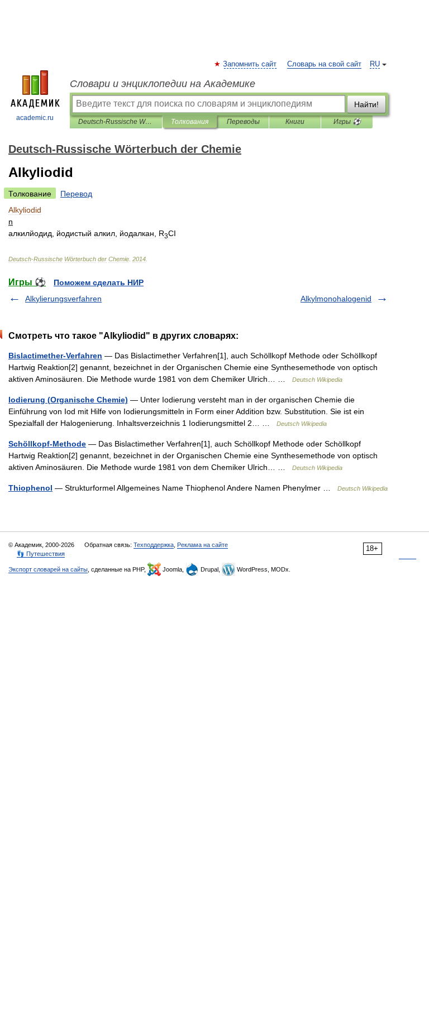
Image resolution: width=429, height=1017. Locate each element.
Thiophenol (30, 487)
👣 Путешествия (41, 553)
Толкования (189, 122)
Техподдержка (154, 544)
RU (375, 64)
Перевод (76, 193)
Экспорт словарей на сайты (48, 569)
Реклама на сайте (202, 544)
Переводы (243, 122)
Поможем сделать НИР (99, 282)
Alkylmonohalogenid (336, 298)
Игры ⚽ (347, 122)
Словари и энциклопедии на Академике (162, 83)
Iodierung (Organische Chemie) (68, 399)
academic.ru (35, 118)
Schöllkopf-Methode (47, 443)
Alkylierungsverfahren (63, 298)
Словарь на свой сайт (324, 64)
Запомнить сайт (250, 64)
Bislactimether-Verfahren (55, 355)
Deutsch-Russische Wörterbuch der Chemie (116, 122)
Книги (294, 122)
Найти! (366, 104)
